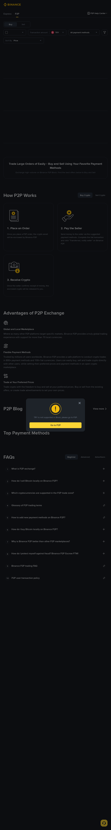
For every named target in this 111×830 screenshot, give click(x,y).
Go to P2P (55, 425)
